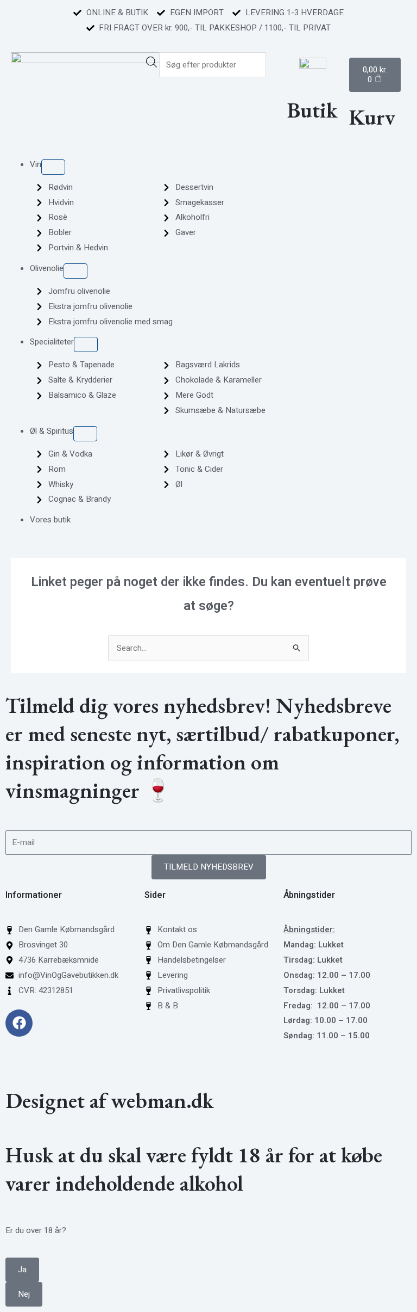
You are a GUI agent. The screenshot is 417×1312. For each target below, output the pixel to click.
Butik (312, 110)
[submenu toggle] (53, 167)
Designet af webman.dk (109, 1100)
